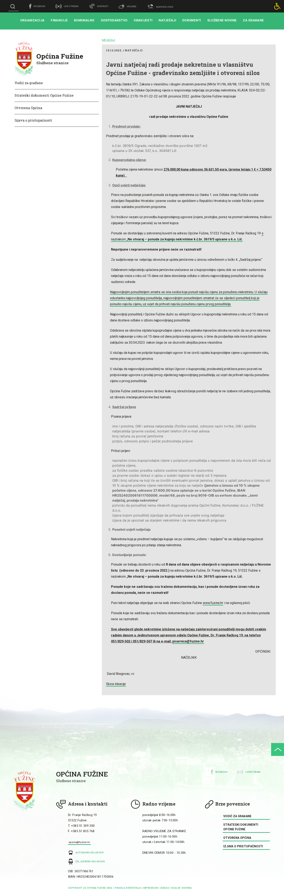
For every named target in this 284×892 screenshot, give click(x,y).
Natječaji (167, 20)
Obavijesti (143, 20)
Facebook (221, 772)
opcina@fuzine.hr (79, 842)
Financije (59, 20)
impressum (150, 888)
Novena (186, 888)
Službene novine (222, 20)
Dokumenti (191, 20)
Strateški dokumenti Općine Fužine (44, 95)
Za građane (253, 20)
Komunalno (84, 20)
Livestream (253, 772)
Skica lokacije (116, 684)
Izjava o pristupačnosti (33, 120)
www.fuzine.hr (213, 603)
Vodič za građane (29, 83)
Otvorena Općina (28, 108)
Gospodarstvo (114, 20)
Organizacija (32, 20)
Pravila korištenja (128, 888)
